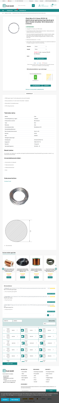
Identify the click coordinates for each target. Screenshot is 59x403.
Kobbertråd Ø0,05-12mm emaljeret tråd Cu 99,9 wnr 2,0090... (36, 270)
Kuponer (47, 381)
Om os (36, 1)
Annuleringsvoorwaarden (38, 371)
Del (35, 63)
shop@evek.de (12, 382)
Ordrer (47, 375)
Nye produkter (24, 375)
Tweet (40, 63)
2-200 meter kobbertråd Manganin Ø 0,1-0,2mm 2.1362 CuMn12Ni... (9, 270)
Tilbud (23, 373)
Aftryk (35, 379)
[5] (50, 74)
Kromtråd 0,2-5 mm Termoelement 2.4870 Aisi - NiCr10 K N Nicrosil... (50, 270)
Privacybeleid (36, 373)
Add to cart (10, 363)
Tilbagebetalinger (49, 377)
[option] (9, 268)
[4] (49, 74)
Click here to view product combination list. (35, 89)
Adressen (48, 379)
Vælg (45, 323)
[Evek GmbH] (8, 5)
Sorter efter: (52, 320)
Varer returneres (49, 373)
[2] (47, 74)
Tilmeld (51, 390)
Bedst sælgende (25, 377)
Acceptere (5, 399)
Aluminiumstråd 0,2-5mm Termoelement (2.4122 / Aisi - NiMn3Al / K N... (23, 270)
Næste (53, 315)
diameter (29, 46)
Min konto (31, 1)
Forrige (45, 315)
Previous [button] (3, 269)
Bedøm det (46, 85)
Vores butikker (24, 371)
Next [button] (56, 269)
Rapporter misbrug (51, 293)
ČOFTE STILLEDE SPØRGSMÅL (50, 1)
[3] (48, 74)
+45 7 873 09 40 (19, 1)
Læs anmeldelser (36, 85)
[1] (46, 74)
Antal (28, 56)
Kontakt (41, 1)
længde (28, 49)
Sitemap (23, 379)
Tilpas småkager (14, 399)
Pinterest (45, 63)
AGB (35, 375)
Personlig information (50, 371)
